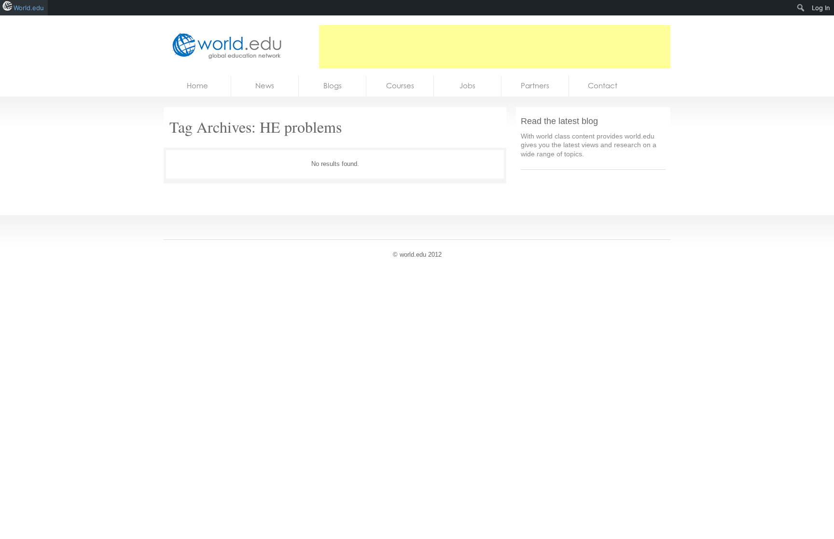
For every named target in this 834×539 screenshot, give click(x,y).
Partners (535, 85)
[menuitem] (800, 7)
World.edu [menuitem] (29, 8)
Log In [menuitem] (821, 8)
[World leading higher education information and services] (224, 45)
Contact (602, 85)
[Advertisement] (494, 47)
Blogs (332, 85)
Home (197, 85)
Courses (400, 85)
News (264, 85)
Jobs (467, 85)
